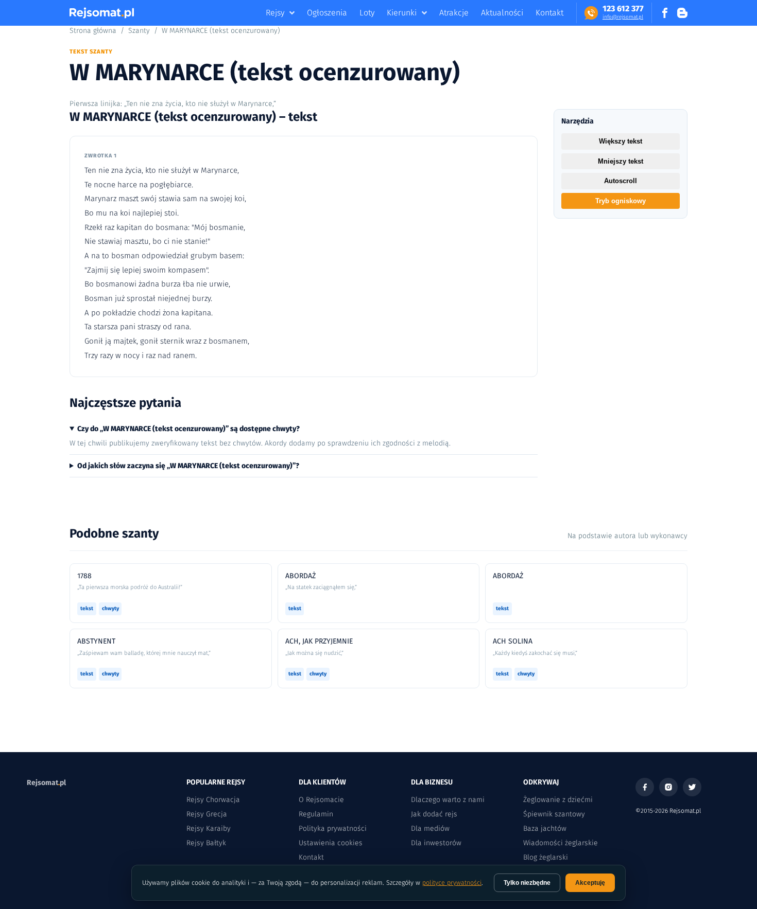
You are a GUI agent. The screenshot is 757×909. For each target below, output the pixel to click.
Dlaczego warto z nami (448, 799)
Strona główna (93, 30)
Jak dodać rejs (434, 814)
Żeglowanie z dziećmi (558, 799)
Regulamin (316, 814)
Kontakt (549, 12)
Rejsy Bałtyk (206, 843)
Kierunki (402, 12)
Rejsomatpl (46, 782)
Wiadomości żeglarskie (560, 843)
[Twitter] (692, 787)
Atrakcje (454, 12)
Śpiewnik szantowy (554, 814)
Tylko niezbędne (527, 882)
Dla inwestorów (436, 843)
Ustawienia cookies (331, 843)
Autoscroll (620, 181)
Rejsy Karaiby (208, 828)
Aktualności (502, 12)
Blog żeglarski (545, 857)
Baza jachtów (544, 828)
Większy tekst (620, 141)
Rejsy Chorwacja (213, 799)
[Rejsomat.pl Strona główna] (102, 13)
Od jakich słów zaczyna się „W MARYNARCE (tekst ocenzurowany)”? (188, 465)
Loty (366, 12)
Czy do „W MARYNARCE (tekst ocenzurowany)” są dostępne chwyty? (188, 428)
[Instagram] (668, 787)
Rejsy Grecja (206, 814)
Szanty (139, 30)
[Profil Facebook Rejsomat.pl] (665, 13)
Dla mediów (430, 828)
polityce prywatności (451, 882)
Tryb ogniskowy (620, 201)
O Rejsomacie (321, 799)
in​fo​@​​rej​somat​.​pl (623, 17)
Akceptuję (590, 882)
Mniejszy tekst (620, 161)
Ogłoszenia (327, 12)
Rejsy (275, 12)
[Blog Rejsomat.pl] (682, 13)
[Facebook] (644, 787)
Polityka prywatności (333, 828)
